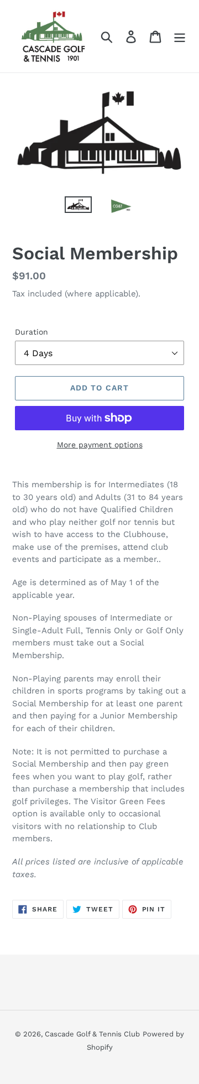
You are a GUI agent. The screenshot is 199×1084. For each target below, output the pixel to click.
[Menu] (179, 36)
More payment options (100, 444)
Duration (31, 331)
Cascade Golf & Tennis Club (92, 1034)
